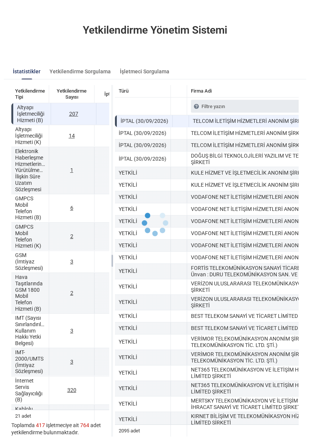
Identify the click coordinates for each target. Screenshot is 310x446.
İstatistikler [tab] (26, 71)
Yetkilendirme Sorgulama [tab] (80, 71)
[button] (180, 121)
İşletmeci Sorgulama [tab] (144, 71)
